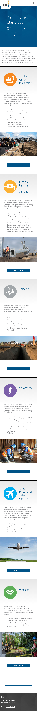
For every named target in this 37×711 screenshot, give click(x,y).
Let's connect (18, 165)
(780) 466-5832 (10, 707)
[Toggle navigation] (33, 3)
